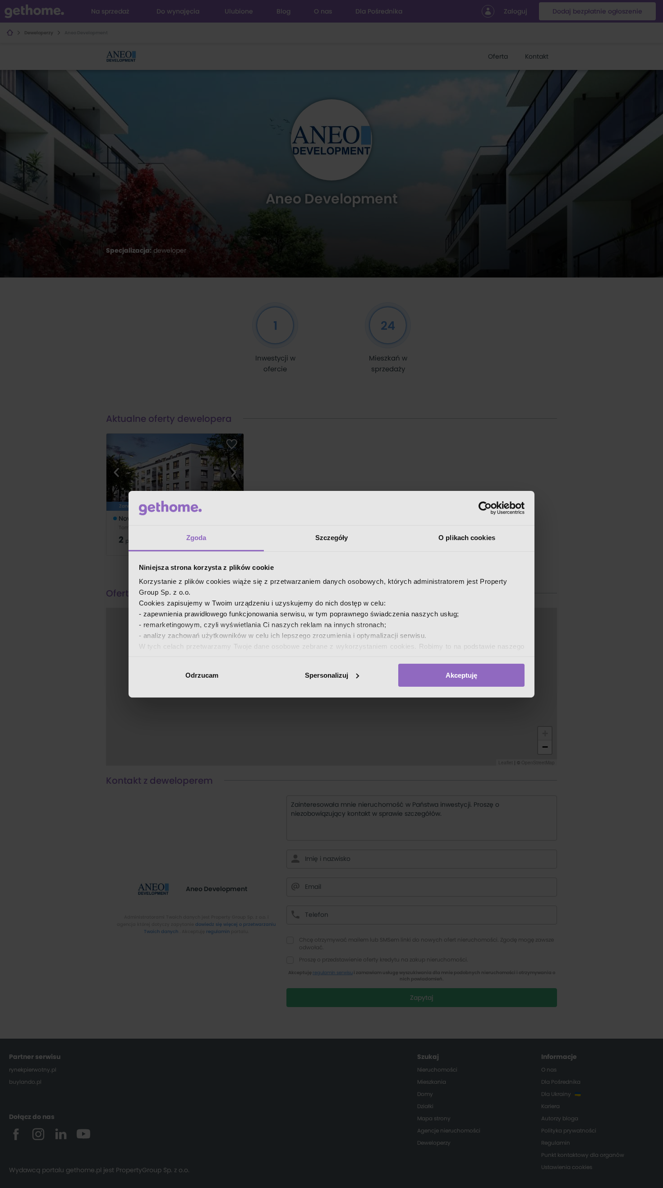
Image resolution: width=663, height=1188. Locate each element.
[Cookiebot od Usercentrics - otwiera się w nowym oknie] (485, 508)
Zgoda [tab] (196, 537)
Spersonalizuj (326, 675)
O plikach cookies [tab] (466, 537)
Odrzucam (201, 675)
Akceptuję (461, 675)
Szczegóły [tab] (331, 537)
